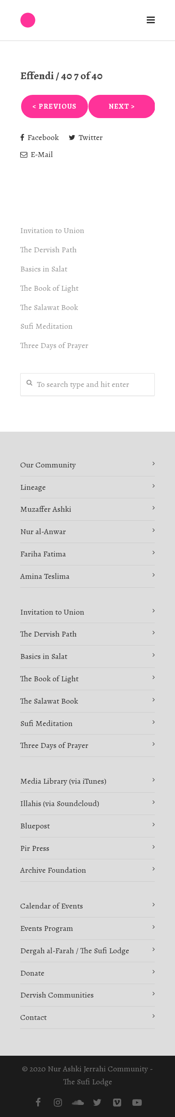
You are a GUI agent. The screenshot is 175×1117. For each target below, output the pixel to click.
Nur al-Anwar (43, 531)
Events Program (46, 928)
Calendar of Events (51, 905)
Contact (33, 1017)
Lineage (33, 487)
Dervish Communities (57, 995)
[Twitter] (97, 1103)
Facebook (42, 137)
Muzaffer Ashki (45, 509)
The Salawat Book (49, 307)
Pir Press (34, 848)
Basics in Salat (43, 268)
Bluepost (35, 825)
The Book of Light (49, 288)
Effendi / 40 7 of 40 (61, 75)
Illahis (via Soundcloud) (59, 803)
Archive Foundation (53, 870)
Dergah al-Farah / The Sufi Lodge (74, 950)
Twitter (90, 137)
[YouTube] (137, 1103)
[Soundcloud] (78, 1103)
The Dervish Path (48, 249)
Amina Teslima (45, 576)
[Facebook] (38, 1103)
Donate (32, 973)
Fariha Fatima (43, 553)
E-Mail (41, 154)
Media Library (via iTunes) (63, 781)
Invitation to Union (52, 230)
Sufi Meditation (46, 326)
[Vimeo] (117, 1103)
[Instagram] (58, 1103)
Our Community (48, 464)
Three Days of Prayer (54, 345)
